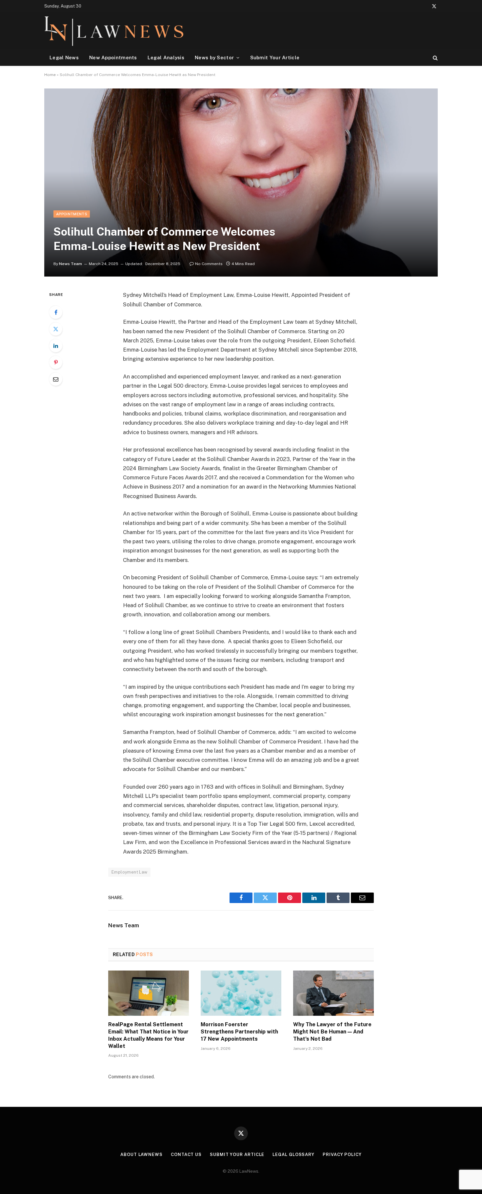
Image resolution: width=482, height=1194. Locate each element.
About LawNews (141, 1154)
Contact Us (186, 1154)
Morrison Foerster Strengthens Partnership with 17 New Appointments (239, 1031)
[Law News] (113, 30)
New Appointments (113, 57)
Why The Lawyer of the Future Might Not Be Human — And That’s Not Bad (332, 1031)
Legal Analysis (166, 57)
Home (50, 74)
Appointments (71, 214)
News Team (70, 263)
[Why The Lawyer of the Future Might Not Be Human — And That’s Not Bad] (333, 993)
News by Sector (214, 57)
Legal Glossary (293, 1154)
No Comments (209, 263)
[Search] (435, 57)
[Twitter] (55, 329)
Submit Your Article (275, 57)
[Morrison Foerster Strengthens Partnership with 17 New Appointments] (241, 993)
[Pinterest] (55, 362)
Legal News (64, 57)
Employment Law (129, 872)
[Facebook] (55, 312)
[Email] (55, 379)
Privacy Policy (342, 1154)
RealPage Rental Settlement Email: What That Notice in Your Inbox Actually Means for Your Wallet (148, 1035)
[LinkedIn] (55, 345)
